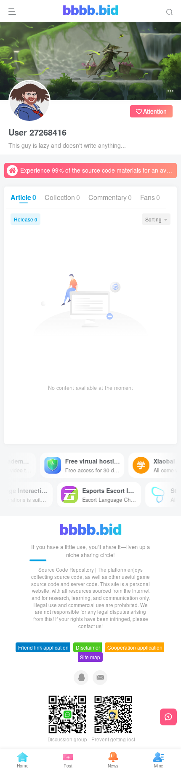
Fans (150, 197)
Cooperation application (134, 647)
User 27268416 (37, 132)
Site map (90, 657)
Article (23, 197)
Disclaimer (88, 647)
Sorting (153, 219)
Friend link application (43, 647)
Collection (62, 197)
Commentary (110, 197)
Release (25, 219)
